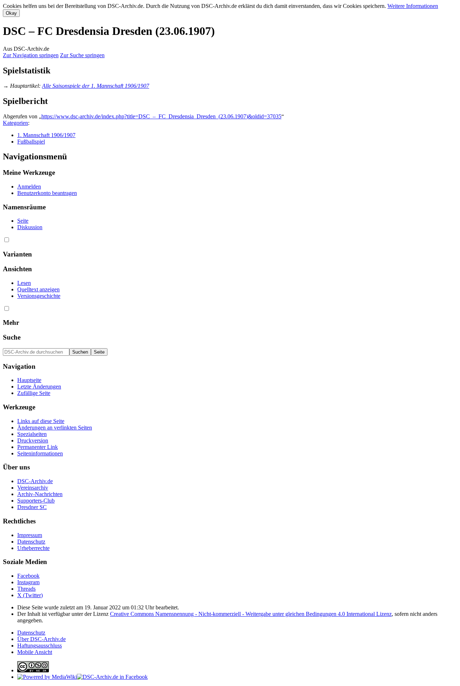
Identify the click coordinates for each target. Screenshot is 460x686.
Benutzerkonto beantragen (47, 193)
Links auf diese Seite (40, 421)
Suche (11, 337)
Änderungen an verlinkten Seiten (54, 427)
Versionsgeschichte (38, 296)
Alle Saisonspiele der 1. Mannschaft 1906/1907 (95, 86)
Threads (26, 589)
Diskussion (29, 227)
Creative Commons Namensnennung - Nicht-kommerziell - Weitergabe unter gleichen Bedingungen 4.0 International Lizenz (251, 614)
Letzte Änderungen (39, 386)
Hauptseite (29, 380)
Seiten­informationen (40, 453)
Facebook (28, 576)
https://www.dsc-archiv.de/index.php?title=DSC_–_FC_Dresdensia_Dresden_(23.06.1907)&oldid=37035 (161, 116)
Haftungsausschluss (39, 645)
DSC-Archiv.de (35, 481)
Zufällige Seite (33, 393)
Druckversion (32, 440)
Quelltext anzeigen (38, 289)
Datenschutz (31, 542)
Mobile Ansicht (34, 652)
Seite (22, 221)
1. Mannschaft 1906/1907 (46, 135)
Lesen (24, 283)
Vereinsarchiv (32, 488)
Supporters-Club (36, 501)
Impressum (29, 535)
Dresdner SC (32, 507)
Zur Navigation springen (31, 55)
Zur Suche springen (82, 55)
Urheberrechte (33, 548)
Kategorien (15, 123)
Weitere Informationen (412, 6)
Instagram (28, 582)
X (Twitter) (30, 595)
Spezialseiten (32, 434)
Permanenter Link (37, 447)
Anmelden (29, 186)
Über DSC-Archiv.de (41, 639)
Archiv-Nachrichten (40, 494)
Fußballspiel (31, 141)
